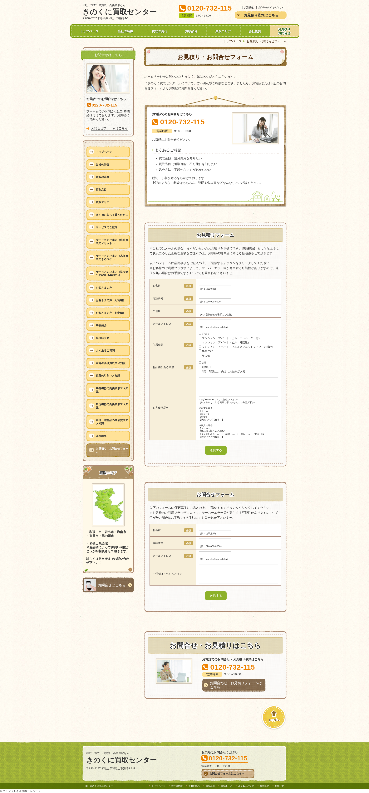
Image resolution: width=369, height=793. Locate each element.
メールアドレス (162, 323)
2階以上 (207, 367)
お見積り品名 (161, 407)
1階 (204, 362)
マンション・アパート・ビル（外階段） (226, 342)
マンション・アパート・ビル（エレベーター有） (231, 338)
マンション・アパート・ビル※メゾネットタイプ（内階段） (238, 346)
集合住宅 (207, 351)
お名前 (157, 285)
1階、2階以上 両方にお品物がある (223, 371)
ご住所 (157, 311)
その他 (206, 355)
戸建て (206, 333)
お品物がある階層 (163, 367)
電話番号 (158, 298)
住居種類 (158, 344)
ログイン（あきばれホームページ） (21, 790)
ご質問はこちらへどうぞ (167, 573)
